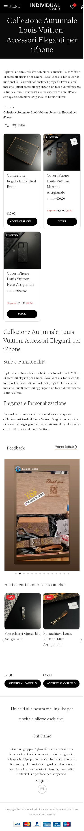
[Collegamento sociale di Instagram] (42, 789)
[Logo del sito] (45, 6)
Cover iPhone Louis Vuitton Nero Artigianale (20, 279)
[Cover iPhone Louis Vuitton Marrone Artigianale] (62, 152)
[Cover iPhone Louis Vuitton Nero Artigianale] (22, 250)
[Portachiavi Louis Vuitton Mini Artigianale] (61, 611)
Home (7, 107)
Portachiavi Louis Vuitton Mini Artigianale (57, 639)
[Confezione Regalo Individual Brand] (22, 152)
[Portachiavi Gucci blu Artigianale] (22, 611)
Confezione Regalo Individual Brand (21, 181)
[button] (22, 222)
